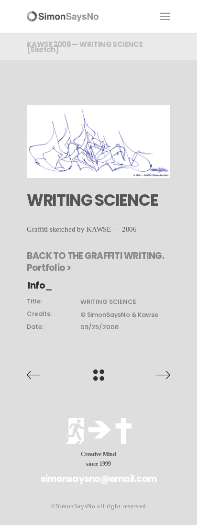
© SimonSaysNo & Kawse (119, 314)
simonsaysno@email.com (98, 478)
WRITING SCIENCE (108, 301)
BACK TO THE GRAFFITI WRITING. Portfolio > (95, 261)
